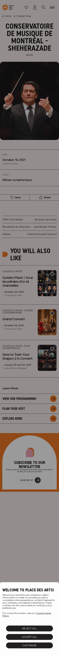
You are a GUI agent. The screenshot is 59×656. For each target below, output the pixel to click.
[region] (29, 619)
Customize (29, 645)
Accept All (29, 637)
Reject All (29, 628)
